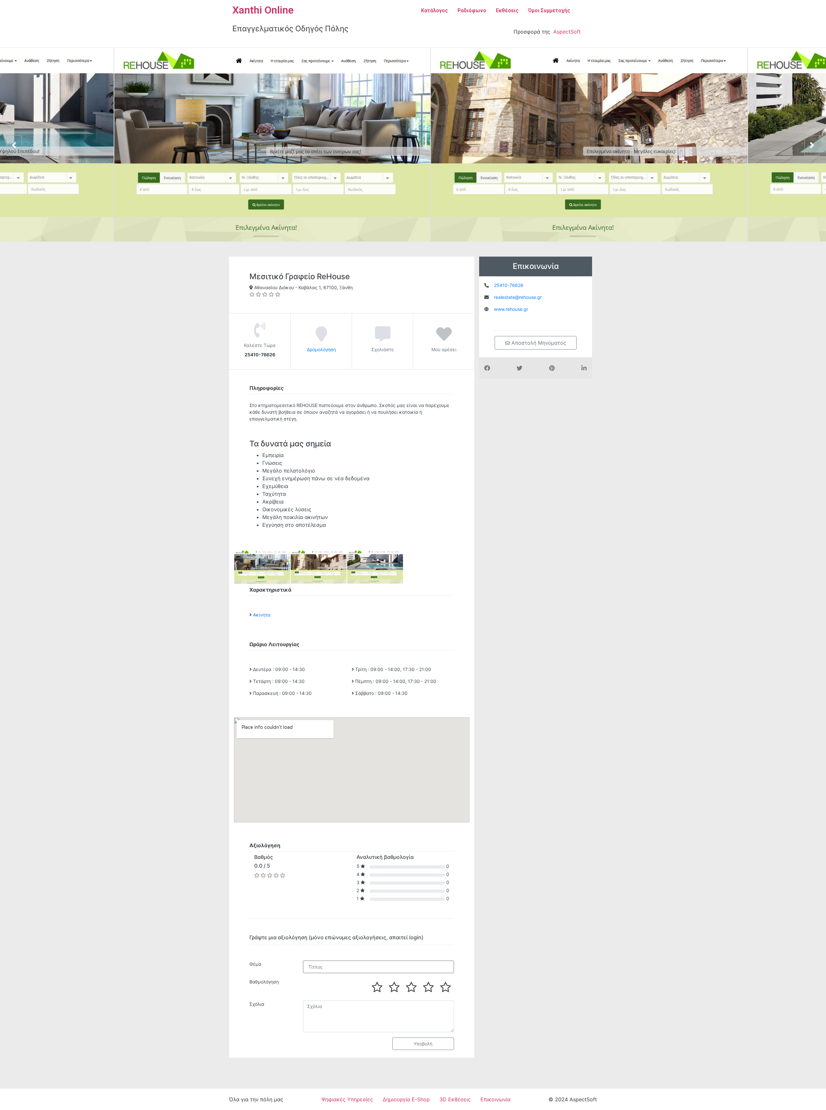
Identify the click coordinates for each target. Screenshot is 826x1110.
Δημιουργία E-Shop (406, 1099)
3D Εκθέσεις (455, 1099)
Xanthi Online (263, 10)
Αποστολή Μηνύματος (538, 343)
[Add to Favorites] (444, 339)
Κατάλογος (434, 10)
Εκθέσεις (507, 10)
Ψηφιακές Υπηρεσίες (347, 1099)
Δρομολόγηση (321, 349)
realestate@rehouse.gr (518, 297)
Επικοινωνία (495, 1099)
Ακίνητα (261, 614)
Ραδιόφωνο (472, 10)
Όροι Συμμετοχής (549, 10)
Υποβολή (423, 1043)
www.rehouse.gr (511, 309)
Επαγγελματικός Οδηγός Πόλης (290, 28)
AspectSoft (567, 31)
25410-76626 (508, 285)
